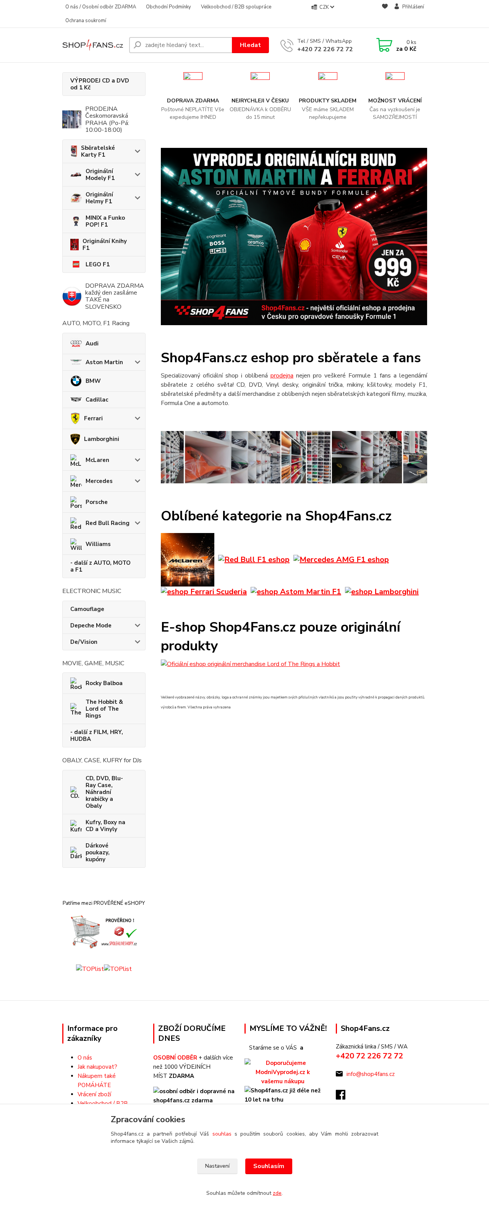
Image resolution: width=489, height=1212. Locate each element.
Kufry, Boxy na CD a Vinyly (105, 825)
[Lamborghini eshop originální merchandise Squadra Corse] (382, 591)
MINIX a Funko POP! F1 (105, 221)
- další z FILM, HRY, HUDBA (96, 735)
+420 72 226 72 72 (325, 49)
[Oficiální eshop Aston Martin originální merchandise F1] (296, 591)
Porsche (97, 502)
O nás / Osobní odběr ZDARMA (100, 6)
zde (277, 1193)
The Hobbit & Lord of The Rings (104, 708)
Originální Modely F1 (100, 174)
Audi (92, 343)
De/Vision (83, 642)
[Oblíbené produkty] (385, 14)
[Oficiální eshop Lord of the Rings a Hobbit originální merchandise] (250, 663)
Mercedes (99, 481)
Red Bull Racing (108, 523)
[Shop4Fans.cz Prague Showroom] (294, 457)
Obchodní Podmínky (168, 6)
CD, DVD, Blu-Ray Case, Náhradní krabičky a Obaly (104, 792)
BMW (93, 381)
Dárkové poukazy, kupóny (98, 852)
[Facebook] (344, 1097)
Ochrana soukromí (85, 20)
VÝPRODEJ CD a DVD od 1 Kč (99, 84)
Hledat (250, 45)
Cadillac (97, 399)
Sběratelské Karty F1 (98, 151)
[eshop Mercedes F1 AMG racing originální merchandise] (341, 559)
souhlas (222, 1133)
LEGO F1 (98, 264)
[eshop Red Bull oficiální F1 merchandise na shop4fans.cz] (254, 559)
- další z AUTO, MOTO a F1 (100, 566)
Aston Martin (104, 362)
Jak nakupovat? (97, 1067)
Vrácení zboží (94, 1094)
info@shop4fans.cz (371, 1074)
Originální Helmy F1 (99, 198)
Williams (98, 544)
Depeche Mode (91, 625)
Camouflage (87, 609)
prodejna (281, 375)
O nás (85, 1057)
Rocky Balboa (104, 683)
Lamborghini (101, 439)
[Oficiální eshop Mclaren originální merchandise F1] (187, 559)
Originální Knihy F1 (105, 244)
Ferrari (93, 418)
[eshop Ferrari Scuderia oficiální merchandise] (204, 591)
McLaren (97, 460)
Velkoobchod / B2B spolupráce (236, 6)
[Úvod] (92, 45)
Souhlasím (268, 1166)
